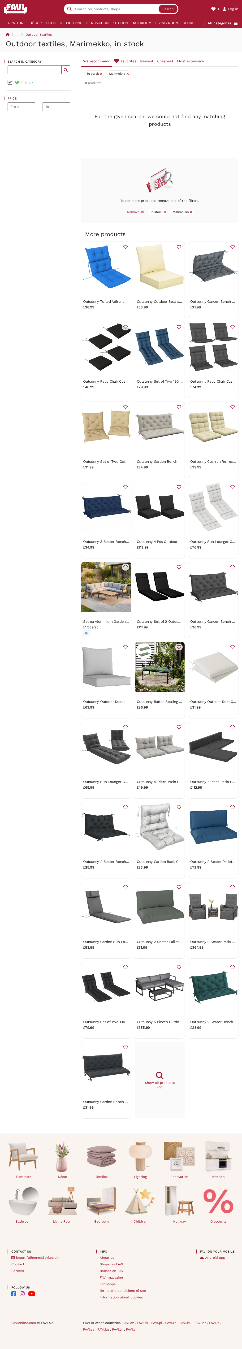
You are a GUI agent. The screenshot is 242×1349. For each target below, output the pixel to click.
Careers (17, 1271)
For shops (108, 1284)
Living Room (167, 23)
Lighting (74, 23)
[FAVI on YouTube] (31, 1293)
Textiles (54, 23)
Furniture (16, 23)
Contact (17, 1264)
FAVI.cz (128, 1323)
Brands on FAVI (112, 1271)
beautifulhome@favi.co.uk (37, 1257)
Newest (146, 61)
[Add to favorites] (125, 247)
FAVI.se (89, 1329)
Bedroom (191, 23)
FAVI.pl (157, 1323)
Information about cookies (121, 1297)
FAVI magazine (111, 1277)
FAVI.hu (186, 1323)
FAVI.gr (118, 1329)
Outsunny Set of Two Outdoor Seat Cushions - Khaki (127, 461)
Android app (215, 1257)
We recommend (96, 61)
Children (140, 1221)
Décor (36, 23)
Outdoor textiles (39, 34)
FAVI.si (131, 1329)
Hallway (179, 1221)
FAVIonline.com (23, 1323)
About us (107, 1257)
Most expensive (190, 61)
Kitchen (120, 23)
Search (168, 9)
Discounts (218, 1221)
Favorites (128, 61)
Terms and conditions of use (123, 1291)
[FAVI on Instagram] (22, 1293)
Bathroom (141, 23)
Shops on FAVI (111, 1264)
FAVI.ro (171, 1323)
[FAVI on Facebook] (13, 1293)
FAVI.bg (103, 1329)
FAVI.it (214, 1323)
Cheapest (165, 61)
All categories (220, 23)
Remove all (135, 212)
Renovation (97, 23)
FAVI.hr (200, 1323)
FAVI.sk (143, 1323)
